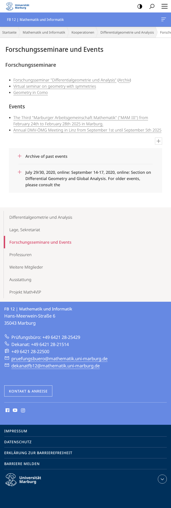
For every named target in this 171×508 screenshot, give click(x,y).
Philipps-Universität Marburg (31, 487)
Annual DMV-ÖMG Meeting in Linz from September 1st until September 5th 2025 (87, 130)
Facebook (7, 410)
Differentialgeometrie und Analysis (127, 32)
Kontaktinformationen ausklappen (162, 479)
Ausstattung (20, 279)
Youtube (14, 410)
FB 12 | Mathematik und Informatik (164, 19)
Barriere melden (22, 463)
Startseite (9, 32)
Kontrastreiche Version (140, 6)
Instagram (23, 410)
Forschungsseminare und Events (40, 242)
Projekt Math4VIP (25, 292)
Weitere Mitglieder (26, 267)
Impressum (15, 431)
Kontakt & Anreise (28, 391)
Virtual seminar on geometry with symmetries (54, 86)
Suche (152, 6)
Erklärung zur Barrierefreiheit (38, 452)
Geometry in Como (30, 92)
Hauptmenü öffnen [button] (164, 6)
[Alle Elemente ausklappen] (158, 141)
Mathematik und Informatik (44, 32)
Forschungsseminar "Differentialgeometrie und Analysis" (64, 80)
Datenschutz (18, 441)
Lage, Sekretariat (24, 229)
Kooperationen (82, 32)
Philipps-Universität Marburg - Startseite (19, 6)
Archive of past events (46, 155)
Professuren (20, 254)
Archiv (124, 80)
